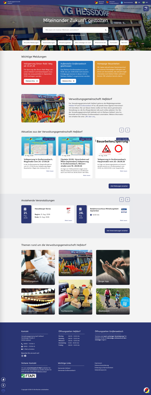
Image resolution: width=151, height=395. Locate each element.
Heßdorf (72, 106)
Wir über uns (90, 117)
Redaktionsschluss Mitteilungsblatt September (104, 210)
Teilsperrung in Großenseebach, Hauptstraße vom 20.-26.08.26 (112, 160)
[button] (127, 130)
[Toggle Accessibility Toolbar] (3, 385)
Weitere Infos (42, 371)
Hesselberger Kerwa (43, 209)
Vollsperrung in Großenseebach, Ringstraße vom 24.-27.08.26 (38, 160)
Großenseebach (86, 106)
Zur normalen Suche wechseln (75, 35)
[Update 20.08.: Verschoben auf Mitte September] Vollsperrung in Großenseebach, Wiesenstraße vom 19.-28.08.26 (75, 162)
